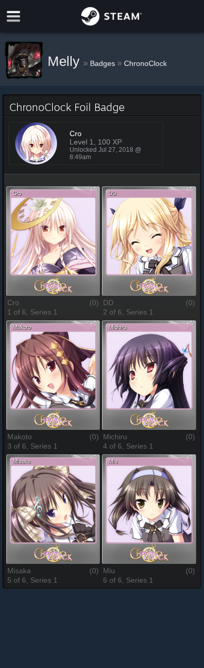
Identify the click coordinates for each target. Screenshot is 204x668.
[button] (53, 241)
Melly (65, 61)
